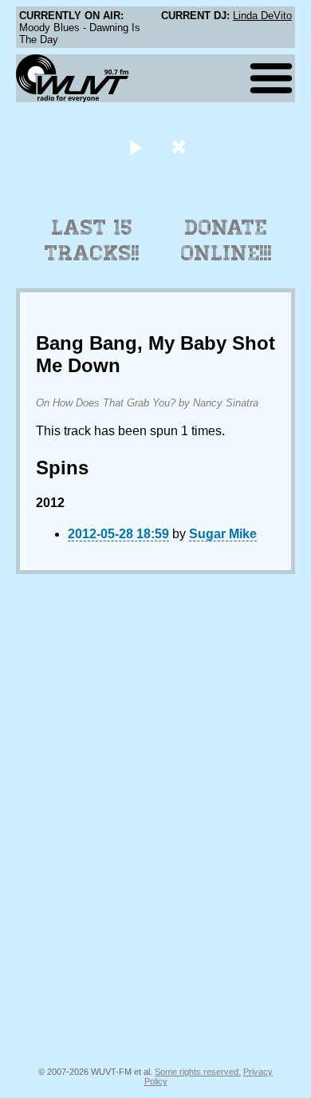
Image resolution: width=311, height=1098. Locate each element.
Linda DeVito (262, 16)
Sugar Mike (223, 534)
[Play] (135, 147)
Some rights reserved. (198, 1071)
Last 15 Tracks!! (92, 240)
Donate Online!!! (226, 240)
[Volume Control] (181, 147)
